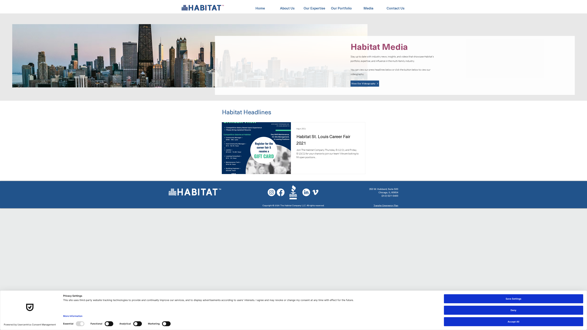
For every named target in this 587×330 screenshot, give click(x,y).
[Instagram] (271, 192)
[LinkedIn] (306, 192)
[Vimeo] (315, 192)
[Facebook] (280, 192)
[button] (287, 7)
